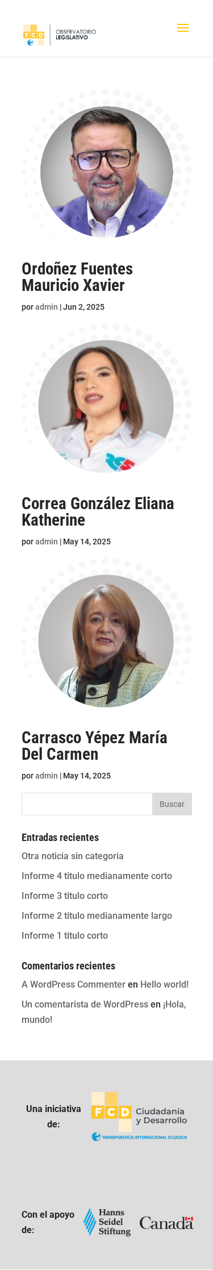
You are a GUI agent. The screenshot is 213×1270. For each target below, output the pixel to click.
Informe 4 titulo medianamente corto (97, 876)
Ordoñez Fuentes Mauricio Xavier (77, 277)
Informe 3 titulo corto (65, 895)
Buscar (172, 804)
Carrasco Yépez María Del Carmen (95, 746)
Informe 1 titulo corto (65, 935)
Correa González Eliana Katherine (98, 512)
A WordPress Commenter (74, 984)
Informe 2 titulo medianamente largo (97, 915)
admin (46, 306)
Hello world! (164, 984)
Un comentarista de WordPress (85, 1004)
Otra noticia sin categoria (73, 856)
